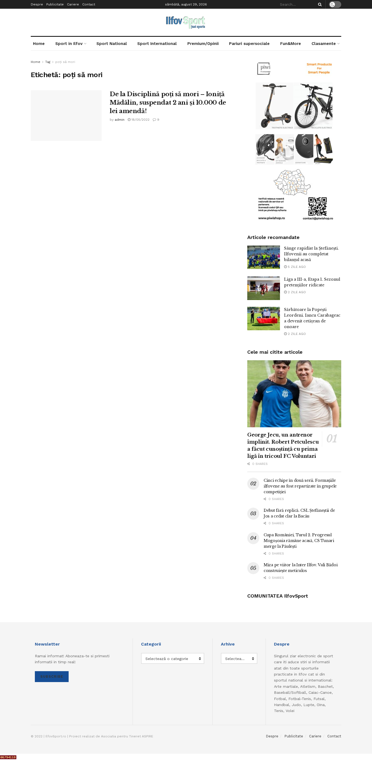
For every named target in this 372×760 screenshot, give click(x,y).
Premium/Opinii (203, 43)
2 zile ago (296, 292)
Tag (47, 62)
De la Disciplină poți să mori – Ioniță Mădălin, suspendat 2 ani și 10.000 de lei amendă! (168, 102)
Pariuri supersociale (249, 43)
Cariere (73, 4)
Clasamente (324, 43)
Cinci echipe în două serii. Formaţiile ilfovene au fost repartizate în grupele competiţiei (300, 486)
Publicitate (55, 4)
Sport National (111, 43)
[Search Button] (318, 4)
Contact (88, 4)
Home (39, 43)
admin (119, 120)
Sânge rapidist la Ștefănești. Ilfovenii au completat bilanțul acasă (311, 254)
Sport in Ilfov (69, 43)
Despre (37, 4)
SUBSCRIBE (51, 676)
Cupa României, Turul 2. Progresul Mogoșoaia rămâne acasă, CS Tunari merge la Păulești (299, 540)
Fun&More (290, 43)
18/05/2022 (140, 120)
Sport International (157, 43)
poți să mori (65, 62)
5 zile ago (296, 267)
